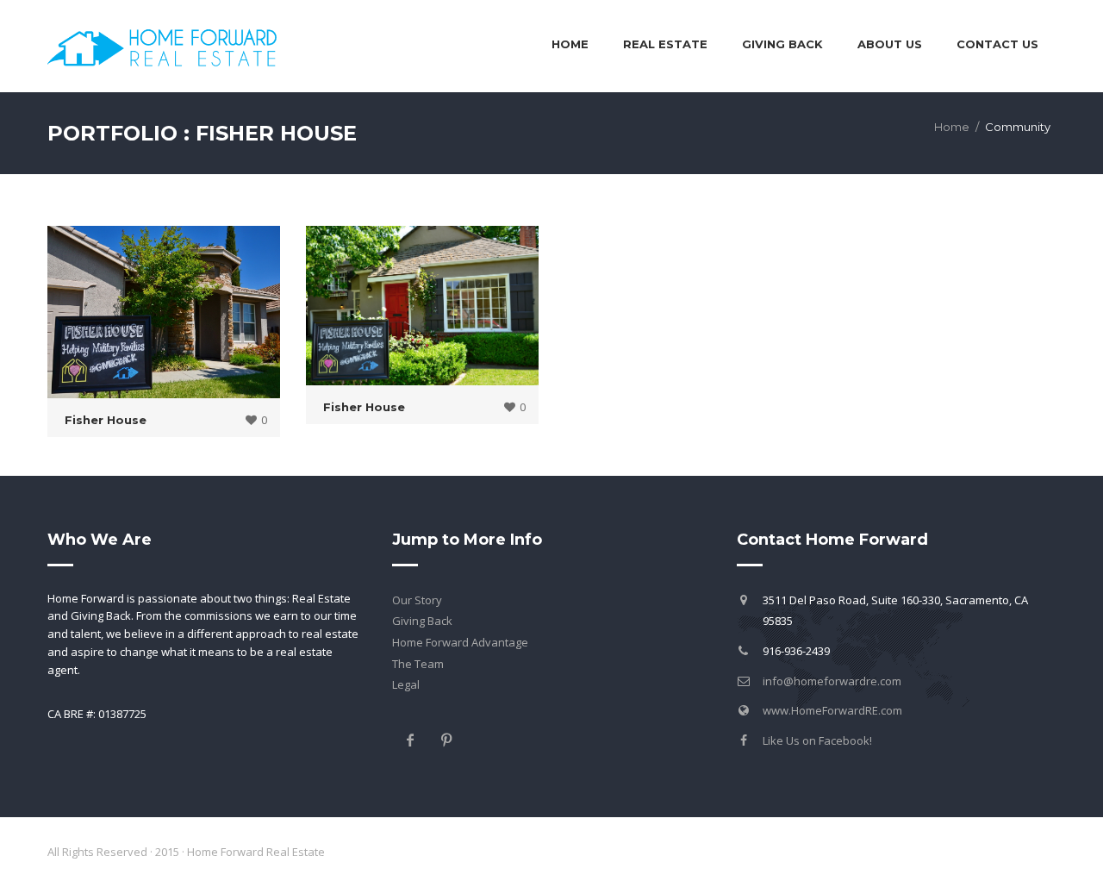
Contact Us (997, 44)
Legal (406, 684)
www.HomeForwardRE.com (832, 710)
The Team (418, 663)
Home (570, 44)
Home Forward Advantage (460, 642)
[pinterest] (446, 739)
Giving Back (422, 620)
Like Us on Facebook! (817, 740)
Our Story (417, 600)
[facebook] (410, 739)
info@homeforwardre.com (832, 681)
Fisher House (105, 420)
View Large (168, 314)
